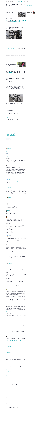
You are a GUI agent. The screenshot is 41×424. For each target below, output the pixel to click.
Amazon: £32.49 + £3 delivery (10, 117)
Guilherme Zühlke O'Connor (10, 336)
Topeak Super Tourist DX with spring (10, 48)
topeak (10, 139)
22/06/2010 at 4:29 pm (9, 187)
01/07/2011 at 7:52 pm (9, 352)
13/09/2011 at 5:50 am (9, 364)
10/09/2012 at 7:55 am (9, 371)
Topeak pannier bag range (11, 72)
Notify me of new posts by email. (9, 412)
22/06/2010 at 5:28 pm (9, 217)
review (8, 139)
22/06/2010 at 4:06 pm (9, 148)
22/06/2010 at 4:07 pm (10, 153)
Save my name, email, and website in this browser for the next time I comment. (14, 407)
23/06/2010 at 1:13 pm (10, 236)
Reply (6, 151)
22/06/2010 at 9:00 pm (10, 204)
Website (6, 403)
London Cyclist (21, 1)
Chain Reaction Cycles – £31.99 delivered (15, 21)
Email (6, 400)
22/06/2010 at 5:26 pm (10, 197)
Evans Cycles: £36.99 (9, 116)
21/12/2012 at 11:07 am (9, 377)
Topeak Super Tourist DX (8, 46)
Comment (7, 389)
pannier (6, 139)
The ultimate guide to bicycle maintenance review (12, 133)
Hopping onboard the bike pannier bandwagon (12, 132)
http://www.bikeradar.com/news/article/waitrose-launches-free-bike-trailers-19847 (14, 340)
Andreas (9, 179)
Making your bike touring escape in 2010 (11, 134)
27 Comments (12, 6)
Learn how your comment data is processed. (19, 416)
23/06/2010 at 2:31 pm (9, 279)
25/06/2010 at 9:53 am (9, 346)
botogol (8, 165)
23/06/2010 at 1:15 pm (10, 263)
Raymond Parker (9, 289)
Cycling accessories (8, 138)
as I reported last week (8, 20)
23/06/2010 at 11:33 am (9, 245)
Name (6, 397)
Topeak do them (19, 181)
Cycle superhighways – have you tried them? (12, 135)
